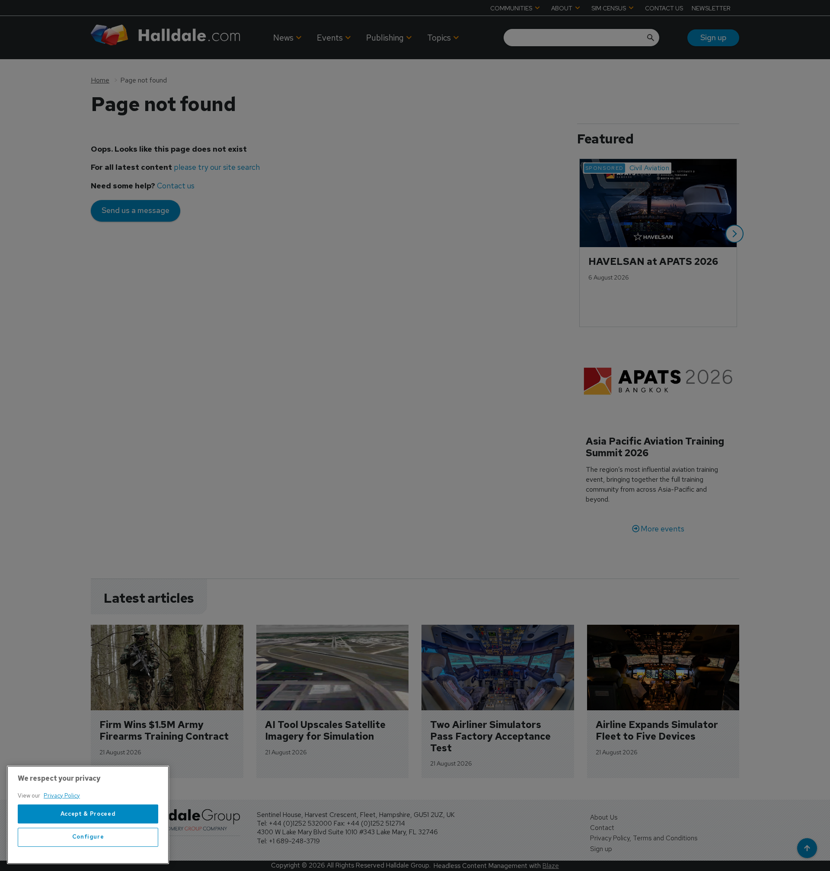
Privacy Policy (62, 795)
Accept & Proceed (88, 813)
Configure (88, 837)
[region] (88, 815)
